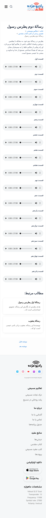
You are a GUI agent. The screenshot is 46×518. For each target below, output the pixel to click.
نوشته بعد (23, 346)
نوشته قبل (23, 342)
